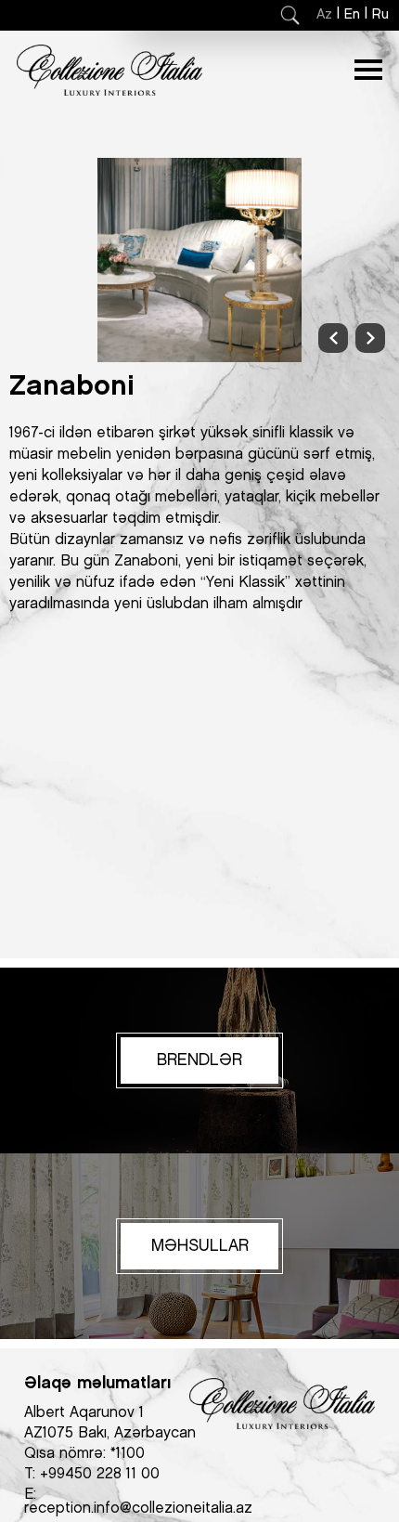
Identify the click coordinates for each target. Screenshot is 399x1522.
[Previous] (333, 338)
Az (324, 14)
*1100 (127, 1454)
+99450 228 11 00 (100, 1474)
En (352, 14)
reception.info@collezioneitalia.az (138, 1508)
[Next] (370, 338)
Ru (380, 14)
